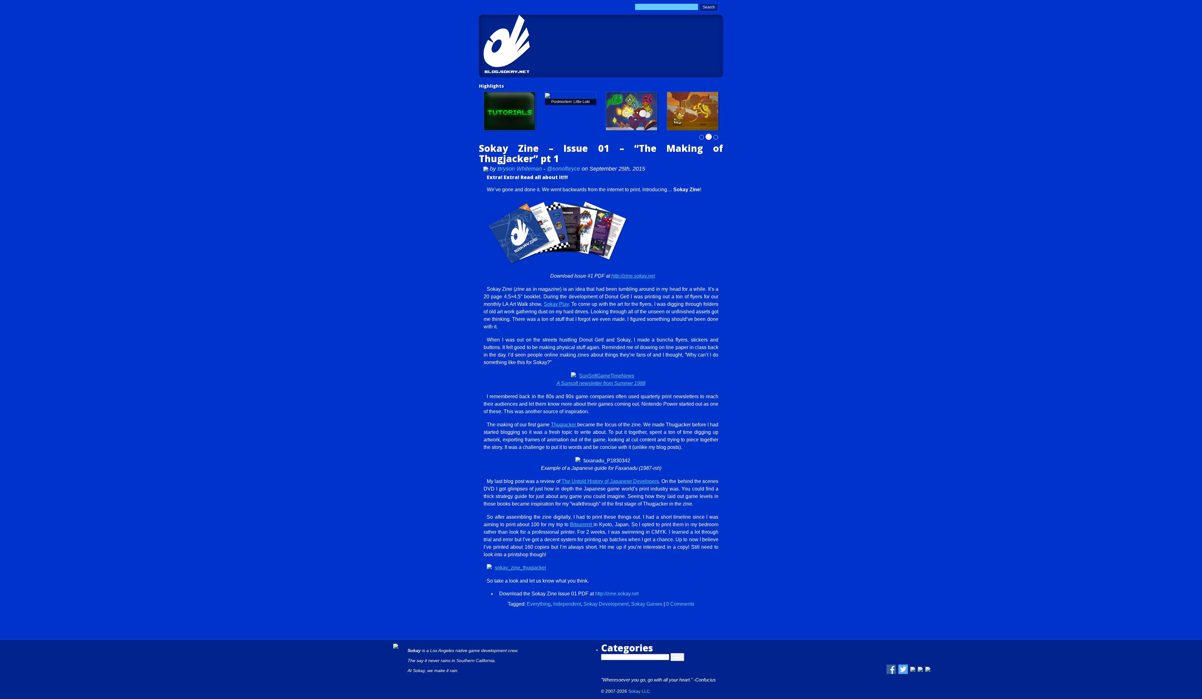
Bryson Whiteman (520, 169)
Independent (567, 604)
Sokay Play (556, 304)
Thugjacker (564, 424)
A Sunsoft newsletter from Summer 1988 (601, 383)
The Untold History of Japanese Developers (610, 481)
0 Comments (680, 604)
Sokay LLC (639, 691)
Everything (539, 604)
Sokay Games (646, 604)
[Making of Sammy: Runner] (692, 111)
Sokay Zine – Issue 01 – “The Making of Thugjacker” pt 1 (601, 153)
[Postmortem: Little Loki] (570, 95)
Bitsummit (581, 524)
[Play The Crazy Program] (631, 111)
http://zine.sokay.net (633, 276)
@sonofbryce (563, 169)
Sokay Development (606, 604)
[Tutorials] (509, 111)
